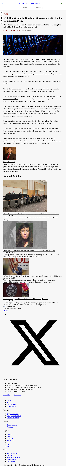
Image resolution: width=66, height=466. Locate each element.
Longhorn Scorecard (14, 416)
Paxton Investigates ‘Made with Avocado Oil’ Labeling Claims (25, 299)
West (8, 446)
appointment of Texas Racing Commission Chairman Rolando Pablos (34, 59)
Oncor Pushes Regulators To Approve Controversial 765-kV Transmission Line (31, 214)
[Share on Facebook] (1, 12)
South (9, 444)
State (5, 14)
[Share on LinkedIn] (1, 18)
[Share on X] (1, 15)
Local (9, 400)
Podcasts (10, 427)
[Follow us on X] (35, 370)
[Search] (62, 3)
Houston (10, 438)
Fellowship (11, 461)
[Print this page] (1, 23)
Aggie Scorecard (12, 414)
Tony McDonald (13, 30)
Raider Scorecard (13, 418)
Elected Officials (13, 453)
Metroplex (10, 440)
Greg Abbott (47, 61)
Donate (25, 7)
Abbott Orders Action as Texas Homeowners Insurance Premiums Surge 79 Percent (32, 276)
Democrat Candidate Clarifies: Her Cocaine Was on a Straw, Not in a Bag (29, 251)
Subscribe (37, 7)
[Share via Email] (1, 20)
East (8, 436)
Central (9, 434)
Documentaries (12, 425)
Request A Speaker (13, 457)
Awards (9, 455)
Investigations (12, 404)
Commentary (11, 406)
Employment (11, 459)
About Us (6, 395)
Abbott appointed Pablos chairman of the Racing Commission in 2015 (27, 71)
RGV (8, 442)
